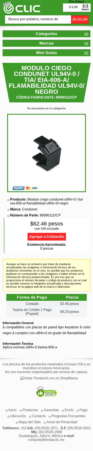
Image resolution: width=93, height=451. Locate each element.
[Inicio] (21, 8)
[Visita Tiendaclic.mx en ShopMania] (47, 378)
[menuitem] (30, 410)
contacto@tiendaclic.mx (46, 440)
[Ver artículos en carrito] (77, 4)
